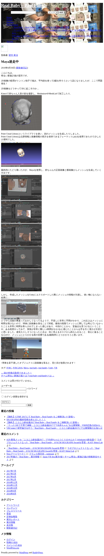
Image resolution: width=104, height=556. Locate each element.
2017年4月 (11, 477)
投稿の (11, 542)
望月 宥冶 (13, 55)
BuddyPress (37, 552)
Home (9, 17)
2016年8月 (11, 494)
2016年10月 (11, 488)
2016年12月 (11, 482)
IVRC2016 (17, 368)
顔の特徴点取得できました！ (16, 373)
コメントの (14, 545)
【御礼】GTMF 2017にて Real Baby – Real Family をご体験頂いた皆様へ (40, 417)
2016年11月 (11, 485)
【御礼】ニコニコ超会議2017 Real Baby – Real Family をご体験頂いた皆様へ (42, 422)
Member (10, 22)
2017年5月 (11, 474)
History (9, 20)
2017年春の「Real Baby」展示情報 (22, 457)
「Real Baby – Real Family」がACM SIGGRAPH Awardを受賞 (40, 27)
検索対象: (5, 12)
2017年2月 (11, 479)
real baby (33, 368)
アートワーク (13, 505)
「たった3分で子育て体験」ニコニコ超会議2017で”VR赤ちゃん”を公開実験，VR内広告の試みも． (54, 425)
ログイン (10, 539)
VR (55, 368)
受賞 (8, 514)
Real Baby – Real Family (24, 5)
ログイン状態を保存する (16, 396)
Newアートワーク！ (16, 454)
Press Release (12, 25)
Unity (50, 368)
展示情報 (10, 522)
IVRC (9, 368)
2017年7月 (11, 471)
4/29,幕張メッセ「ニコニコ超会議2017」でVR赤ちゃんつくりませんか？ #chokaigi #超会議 (50, 439)
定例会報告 (11, 516)
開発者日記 (21, 68)
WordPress (23, 552)
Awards (9, 41)
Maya (26, 368)
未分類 (9, 525)
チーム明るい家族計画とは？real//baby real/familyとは (27, 376)
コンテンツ (11, 508)
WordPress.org (12, 548)
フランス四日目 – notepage (41, 454)
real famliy (42, 368)
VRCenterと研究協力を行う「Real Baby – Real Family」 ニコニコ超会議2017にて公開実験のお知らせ (54, 428)
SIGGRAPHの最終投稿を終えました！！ (26, 419)
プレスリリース (14, 511)
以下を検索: (42, 12)
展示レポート (13, 519)
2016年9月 (11, 491)
